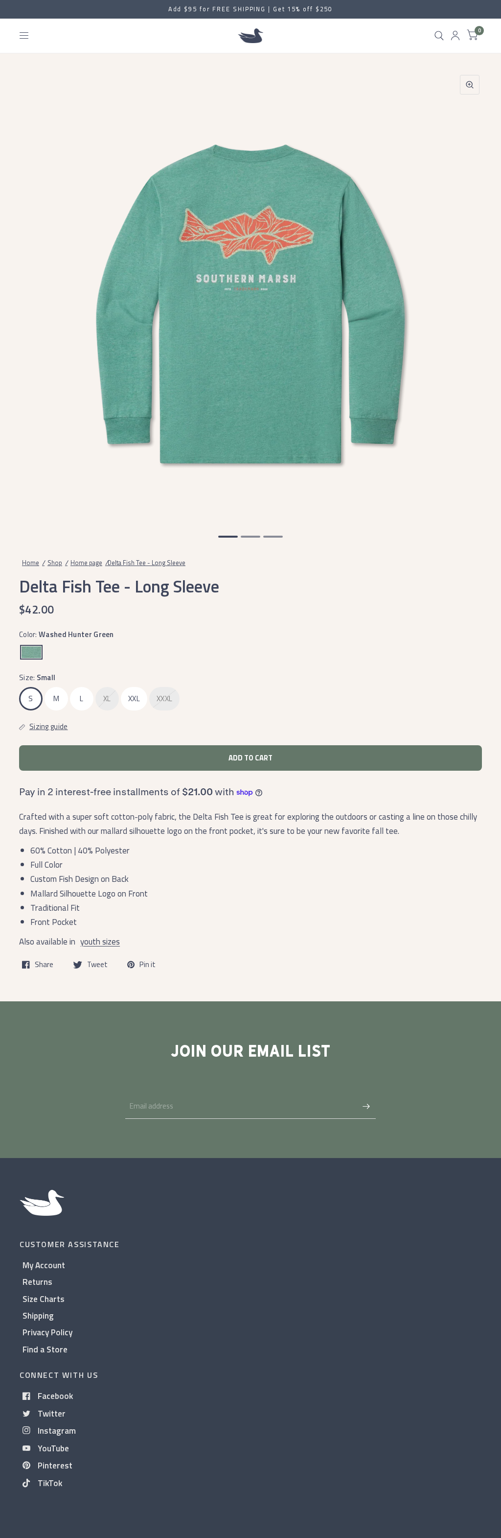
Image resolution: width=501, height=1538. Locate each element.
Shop (54, 563)
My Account (44, 1265)
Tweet (97, 965)
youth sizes (100, 941)
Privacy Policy (47, 1332)
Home (30, 563)
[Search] (439, 36)
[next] (469, 294)
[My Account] (455, 36)
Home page (86, 563)
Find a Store (45, 1349)
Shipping (38, 1315)
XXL (134, 698)
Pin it (147, 965)
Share (44, 965)
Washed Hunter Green (31, 652)
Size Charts (44, 1298)
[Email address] (366, 1106)
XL (107, 698)
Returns (37, 1281)
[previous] (32, 294)
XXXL (164, 698)
